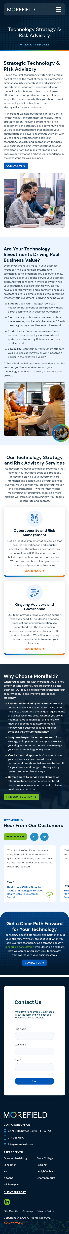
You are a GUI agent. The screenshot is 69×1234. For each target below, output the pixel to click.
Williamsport (11, 1184)
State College (45, 1158)
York (6, 1171)
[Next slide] (44, 837)
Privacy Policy (45, 1211)
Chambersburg (46, 1178)
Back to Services (37, 44)
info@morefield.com (20, 1144)
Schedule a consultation (19, 947)
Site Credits (11, 1211)
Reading (42, 1165)
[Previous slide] (34, 837)
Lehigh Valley (45, 1171)
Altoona (8, 1178)
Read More (13, 836)
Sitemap (27, 1211)
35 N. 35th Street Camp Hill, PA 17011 (30, 1131)
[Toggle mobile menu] (58, 9)
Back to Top (12, 1223)
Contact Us (14, 165)
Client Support (15, 1192)
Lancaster (10, 1165)
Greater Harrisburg (15, 1158)
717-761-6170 (16, 1137)
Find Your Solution (19, 797)
